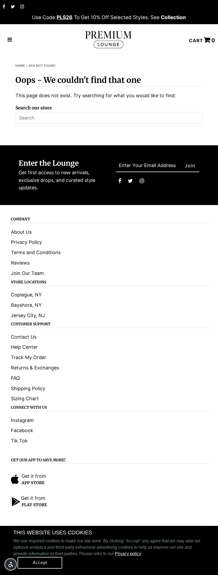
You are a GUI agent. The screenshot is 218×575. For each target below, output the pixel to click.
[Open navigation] (9, 40)
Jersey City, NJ (28, 315)
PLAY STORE (34, 504)
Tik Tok (19, 441)
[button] (10, 564)
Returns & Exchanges (35, 367)
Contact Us (23, 337)
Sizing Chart (25, 398)
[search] (109, 118)
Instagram (22, 420)
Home (20, 65)
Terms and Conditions (36, 252)
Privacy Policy (26, 242)
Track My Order (28, 357)
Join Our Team (27, 273)
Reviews (20, 263)
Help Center (24, 347)
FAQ (15, 378)
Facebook (22, 430)
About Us (21, 232)
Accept (40, 562)
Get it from (34, 476)
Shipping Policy (28, 388)
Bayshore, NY (26, 305)
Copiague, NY (26, 294)
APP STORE (33, 482)
